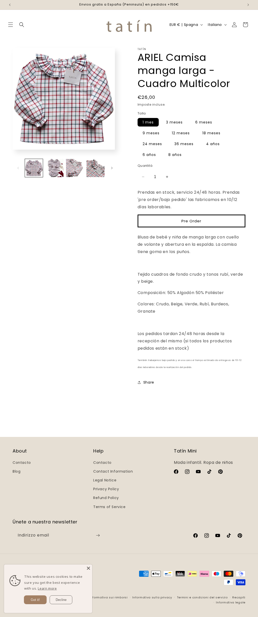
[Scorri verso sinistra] (18, 168)
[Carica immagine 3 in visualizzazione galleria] (75, 168)
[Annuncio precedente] (9, 5)
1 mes (148, 122)
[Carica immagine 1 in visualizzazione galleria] (34, 168)
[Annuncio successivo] (248, 5)
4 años (213, 143)
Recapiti (238, 597)
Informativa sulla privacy (152, 597)
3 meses (174, 122)
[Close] (88, 568)
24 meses (152, 143)
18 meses (211, 133)
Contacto (22, 462)
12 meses (181, 133)
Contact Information (113, 471)
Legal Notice (104, 480)
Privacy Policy (106, 488)
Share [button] (148, 382)
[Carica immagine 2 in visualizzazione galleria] (54, 168)
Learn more (47, 588)
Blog (16, 471)
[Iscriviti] (97, 535)
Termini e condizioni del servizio (202, 597)
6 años (149, 154)
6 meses (203, 122)
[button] (10, 24)
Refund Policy (106, 497)
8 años (175, 154)
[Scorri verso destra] (111, 168)
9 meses (151, 133)
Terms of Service (109, 506)
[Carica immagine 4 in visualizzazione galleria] (95, 168)
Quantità (145, 165)
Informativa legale (230, 602)
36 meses (184, 143)
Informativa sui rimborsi (109, 597)
